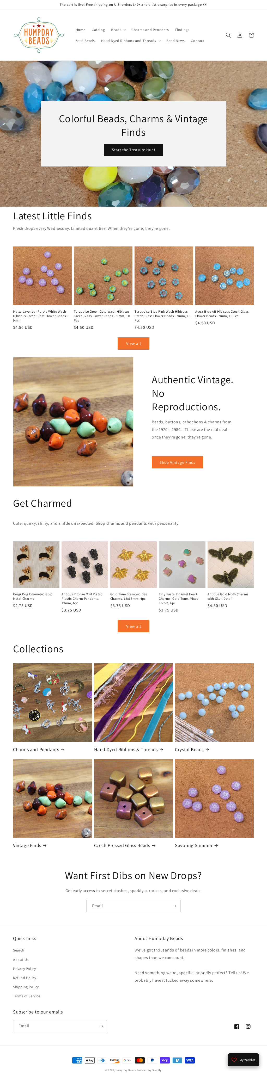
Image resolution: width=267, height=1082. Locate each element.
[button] (118, 29)
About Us (21, 959)
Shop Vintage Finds (177, 462)
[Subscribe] (174, 906)
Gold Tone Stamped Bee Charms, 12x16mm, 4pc (128, 596)
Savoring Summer (194, 845)
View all (133, 343)
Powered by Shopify (149, 1070)
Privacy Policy (24, 968)
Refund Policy (24, 977)
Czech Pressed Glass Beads (122, 845)
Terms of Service (26, 996)
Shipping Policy (26, 987)
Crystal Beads (189, 749)
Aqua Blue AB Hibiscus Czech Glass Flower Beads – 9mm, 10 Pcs (222, 314)
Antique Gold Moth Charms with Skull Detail (228, 596)
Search (19, 950)
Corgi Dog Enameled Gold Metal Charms (33, 596)
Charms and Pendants (36, 749)
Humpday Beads (126, 1070)
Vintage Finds (27, 845)
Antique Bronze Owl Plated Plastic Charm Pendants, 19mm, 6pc (82, 598)
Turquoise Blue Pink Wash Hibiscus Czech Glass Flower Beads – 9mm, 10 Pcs (162, 316)
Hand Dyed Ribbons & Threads (126, 749)
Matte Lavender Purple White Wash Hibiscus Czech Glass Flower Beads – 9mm (41, 316)
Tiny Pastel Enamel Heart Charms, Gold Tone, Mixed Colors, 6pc (178, 598)
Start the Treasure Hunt (133, 149)
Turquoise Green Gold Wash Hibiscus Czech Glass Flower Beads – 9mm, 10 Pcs (102, 316)
